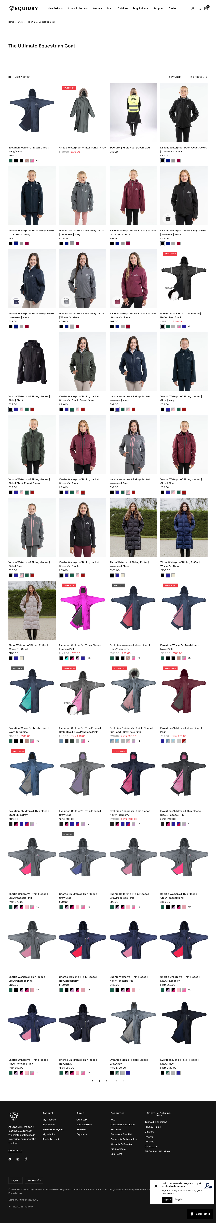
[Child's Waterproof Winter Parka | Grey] (82, 112)
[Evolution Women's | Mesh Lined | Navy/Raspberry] (133, 610)
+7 (37, 824)
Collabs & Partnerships (124, 1139)
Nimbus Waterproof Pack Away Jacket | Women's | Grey (82, 315)
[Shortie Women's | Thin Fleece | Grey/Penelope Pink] (32, 942)
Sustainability (84, 1124)
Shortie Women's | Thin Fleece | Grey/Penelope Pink (27, 978)
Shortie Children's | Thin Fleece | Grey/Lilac (78, 895)
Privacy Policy (153, 1126)
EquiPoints (49, 1124)
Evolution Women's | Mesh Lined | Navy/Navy (28, 149)
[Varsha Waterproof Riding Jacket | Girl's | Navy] (184, 361)
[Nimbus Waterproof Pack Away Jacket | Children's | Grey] (82, 195)
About (80, 1113)
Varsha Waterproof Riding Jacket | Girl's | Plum (181, 481)
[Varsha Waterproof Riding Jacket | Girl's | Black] (32, 361)
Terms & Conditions (156, 1122)
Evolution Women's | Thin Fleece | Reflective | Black (180, 315)
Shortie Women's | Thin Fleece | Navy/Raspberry (78, 978)
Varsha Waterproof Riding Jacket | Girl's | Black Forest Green (29, 481)
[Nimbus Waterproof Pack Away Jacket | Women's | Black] (184, 195)
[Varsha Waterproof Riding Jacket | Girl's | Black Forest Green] (32, 444)
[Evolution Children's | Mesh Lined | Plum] (184, 693)
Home (11, 22)
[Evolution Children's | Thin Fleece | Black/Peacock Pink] (184, 776)
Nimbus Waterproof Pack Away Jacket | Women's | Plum (133, 315)
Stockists (116, 1129)
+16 (37, 160)
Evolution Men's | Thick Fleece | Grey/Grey (129, 1061)
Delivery (149, 1131)
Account (48, 1113)
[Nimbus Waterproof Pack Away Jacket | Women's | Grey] (82, 278)
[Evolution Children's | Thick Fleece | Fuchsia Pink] (82, 610)
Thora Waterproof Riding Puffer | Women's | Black (129, 564)
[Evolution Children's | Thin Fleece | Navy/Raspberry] (133, 776)
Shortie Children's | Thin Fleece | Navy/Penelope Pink (28, 1061)
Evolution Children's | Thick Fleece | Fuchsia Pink (80, 647)
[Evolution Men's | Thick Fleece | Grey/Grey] (133, 1025)
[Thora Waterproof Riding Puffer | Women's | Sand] (32, 610)
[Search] (199, 8)
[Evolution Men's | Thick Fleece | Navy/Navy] (184, 1025)
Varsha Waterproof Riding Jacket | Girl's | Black (29, 398)
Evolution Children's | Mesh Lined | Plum (181, 730)
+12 (37, 906)
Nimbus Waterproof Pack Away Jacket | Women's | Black (183, 232)
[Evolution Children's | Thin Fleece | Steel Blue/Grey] (32, 776)
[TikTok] (28, 1159)
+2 (189, 326)
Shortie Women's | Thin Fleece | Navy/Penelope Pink (129, 978)
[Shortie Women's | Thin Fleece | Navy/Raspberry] (82, 942)
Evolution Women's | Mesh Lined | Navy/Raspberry (130, 647)
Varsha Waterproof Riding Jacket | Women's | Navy (130, 398)
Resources (118, 1113)
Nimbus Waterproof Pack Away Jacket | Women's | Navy (31, 315)
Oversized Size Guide (122, 1124)
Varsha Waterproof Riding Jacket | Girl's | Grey (29, 564)
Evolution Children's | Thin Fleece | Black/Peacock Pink (181, 812)
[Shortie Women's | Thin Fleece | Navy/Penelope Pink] (133, 942)
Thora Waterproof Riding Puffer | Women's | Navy (180, 564)
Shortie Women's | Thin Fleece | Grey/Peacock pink (179, 895)
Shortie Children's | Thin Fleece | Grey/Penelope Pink (129, 895)
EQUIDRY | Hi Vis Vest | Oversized (130, 147)
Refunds (149, 1141)
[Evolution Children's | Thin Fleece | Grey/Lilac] (82, 776)
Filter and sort (22, 76)
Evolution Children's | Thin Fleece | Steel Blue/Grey (29, 812)
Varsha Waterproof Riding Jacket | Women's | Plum (80, 481)
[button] (10, 160)
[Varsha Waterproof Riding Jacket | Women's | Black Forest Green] (82, 361)
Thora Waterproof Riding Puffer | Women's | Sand (28, 647)
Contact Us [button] (15, 1150)
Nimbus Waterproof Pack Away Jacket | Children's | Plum (133, 232)
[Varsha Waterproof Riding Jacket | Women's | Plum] (82, 444)
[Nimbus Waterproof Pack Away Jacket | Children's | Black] (184, 112)
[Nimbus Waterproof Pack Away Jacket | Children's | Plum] (133, 195)
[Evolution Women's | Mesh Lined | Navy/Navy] (32, 112)
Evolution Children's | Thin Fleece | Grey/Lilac (80, 812)
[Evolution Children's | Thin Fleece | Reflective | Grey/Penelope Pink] (82, 693)
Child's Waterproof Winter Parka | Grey (82, 147)
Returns (149, 1136)
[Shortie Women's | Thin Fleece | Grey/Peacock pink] (184, 859)
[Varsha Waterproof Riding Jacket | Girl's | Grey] (32, 527)
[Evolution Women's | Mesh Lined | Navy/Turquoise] (32, 693)
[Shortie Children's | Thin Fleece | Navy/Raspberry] (184, 942)
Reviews (81, 1129)
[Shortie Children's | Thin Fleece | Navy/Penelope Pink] (32, 1025)
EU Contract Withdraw (157, 1151)
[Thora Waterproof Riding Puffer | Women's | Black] (133, 527)
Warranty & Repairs (121, 1144)
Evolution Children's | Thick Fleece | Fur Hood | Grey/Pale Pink (131, 730)
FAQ (113, 1119)
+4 (138, 741)
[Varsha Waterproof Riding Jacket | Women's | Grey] (133, 444)
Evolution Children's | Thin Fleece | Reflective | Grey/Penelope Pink (80, 730)
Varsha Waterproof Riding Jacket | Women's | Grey (130, 481)
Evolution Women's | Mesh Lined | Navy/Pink (180, 647)
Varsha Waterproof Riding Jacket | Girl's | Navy (181, 398)
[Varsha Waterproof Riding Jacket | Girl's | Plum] (184, 444)
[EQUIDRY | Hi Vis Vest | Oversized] (133, 112)
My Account (49, 1119)
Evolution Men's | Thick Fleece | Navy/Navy (179, 1061)
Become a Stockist (121, 1134)
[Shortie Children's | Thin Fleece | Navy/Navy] (82, 1025)
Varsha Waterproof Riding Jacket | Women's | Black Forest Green (80, 398)
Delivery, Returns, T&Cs (159, 1114)
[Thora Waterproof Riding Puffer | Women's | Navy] (184, 527)
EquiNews (116, 1153)
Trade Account (51, 1139)
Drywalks (81, 1134)
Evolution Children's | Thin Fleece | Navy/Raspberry (131, 812)
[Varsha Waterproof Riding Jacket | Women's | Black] (82, 527)
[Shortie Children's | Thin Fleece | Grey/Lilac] (82, 859)
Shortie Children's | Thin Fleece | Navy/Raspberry (180, 978)
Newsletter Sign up (53, 1129)
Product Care (118, 1149)
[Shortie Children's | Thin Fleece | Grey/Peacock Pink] (32, 859)
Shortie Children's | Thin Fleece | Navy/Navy (78, 1061)
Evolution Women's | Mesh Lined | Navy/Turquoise (28, 730)
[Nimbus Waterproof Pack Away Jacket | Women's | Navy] (32, 278)
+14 (189, 906)
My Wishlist (49, 1134)
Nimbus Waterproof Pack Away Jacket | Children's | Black (183, 149)
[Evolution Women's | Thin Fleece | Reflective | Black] (184, 278)
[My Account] (193, 8)
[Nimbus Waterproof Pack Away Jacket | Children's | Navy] (32, 195)
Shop (20, 22)
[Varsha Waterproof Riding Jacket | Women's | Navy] (133, 361)
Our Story (81, 1119)
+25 (89, 658)
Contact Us (151, 1146)
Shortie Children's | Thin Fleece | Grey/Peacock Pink (28, 895)
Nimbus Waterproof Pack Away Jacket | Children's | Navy (31, 232)
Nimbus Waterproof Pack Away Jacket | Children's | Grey (82, 232)
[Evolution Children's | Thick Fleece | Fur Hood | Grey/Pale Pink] (133, 693)
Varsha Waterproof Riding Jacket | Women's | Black (80, 564)
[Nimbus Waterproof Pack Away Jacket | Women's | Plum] (133, 278)
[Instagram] (20, 1159)
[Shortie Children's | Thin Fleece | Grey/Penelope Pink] (133, 859)
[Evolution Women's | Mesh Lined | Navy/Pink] (184, 610)
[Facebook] (12, 1159)
